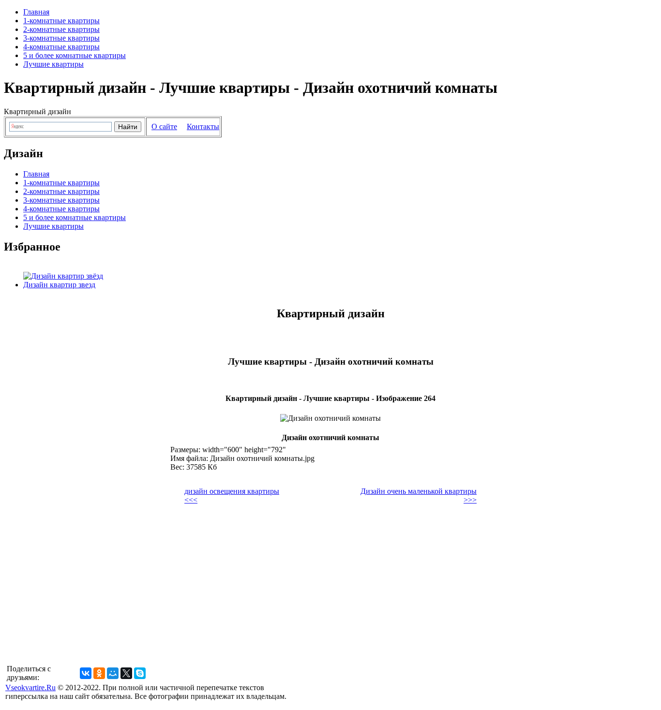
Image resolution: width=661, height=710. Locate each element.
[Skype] (140, 673)
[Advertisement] (257, 575)
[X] (126, 673)
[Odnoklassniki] (99, 673)
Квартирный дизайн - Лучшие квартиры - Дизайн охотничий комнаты (250, 87)
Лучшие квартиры (53, 64)
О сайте (164, 126)
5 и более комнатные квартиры (74, 55)
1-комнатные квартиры (61, 20)
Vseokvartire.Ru (30, 687)
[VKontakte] (85, 673)
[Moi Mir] (113, 673)
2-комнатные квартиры (61, 29)
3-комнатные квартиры (61, 38)
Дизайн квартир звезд (59, 285)
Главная (36, 12)
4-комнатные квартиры (61, 47)
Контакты (203, 126)
